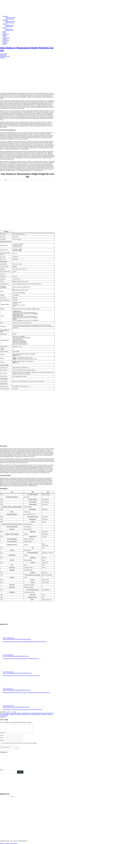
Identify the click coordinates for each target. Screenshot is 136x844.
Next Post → (3, 716)
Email (1, 737)
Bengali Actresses (10, 30)
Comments (2, 57)
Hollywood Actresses (10, 17)
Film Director (6, 40)
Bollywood (5, 20)
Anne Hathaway (6, 713)
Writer (4, 44)
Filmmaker (5, 43)
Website (2, 740)
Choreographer (6, 38)
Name (2, 735)
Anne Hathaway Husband (34, 714)
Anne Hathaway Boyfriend (38, 713)
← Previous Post (4, 715)
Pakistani (5, 24)
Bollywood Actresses (10, 21)
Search (1, 769)
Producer (5, 41)
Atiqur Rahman (3, 53)
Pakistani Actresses (10, 25)
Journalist (5, 39)
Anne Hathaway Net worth (46, 714)
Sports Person (6, 34)
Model (4, 31)
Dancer (4, 36)
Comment (2, 732)
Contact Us (7, 843)
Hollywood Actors (10, 18)
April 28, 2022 (3, 55)
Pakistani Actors (9, 26)
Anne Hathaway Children (8, 714)
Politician (5, 35)
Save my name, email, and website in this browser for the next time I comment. (19, 743)
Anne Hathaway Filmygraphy (21, 714)
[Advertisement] (25, 10)
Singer (4, 32)
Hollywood (5, 16)
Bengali (4, 27)
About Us (2, 843)
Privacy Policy (14, 843)
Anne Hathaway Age (26, 713)
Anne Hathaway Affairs (15, 713)
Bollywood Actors (10, 22)
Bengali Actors (9, 29)
